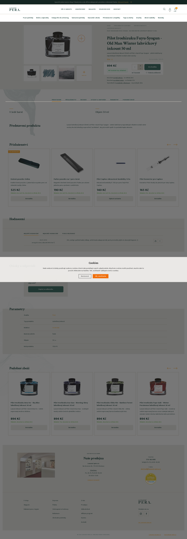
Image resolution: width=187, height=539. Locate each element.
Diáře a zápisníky (42, 18)
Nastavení (85, 276)
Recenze (84, 100)
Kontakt (117, 9)
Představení (56, 100)
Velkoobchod (104, 9)
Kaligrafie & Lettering (60, 18)
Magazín (92, 9)
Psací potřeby (28, 18)
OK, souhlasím (100, 276)
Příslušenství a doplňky (111, 18)
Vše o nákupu (66, 9)
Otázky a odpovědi (98, 100)
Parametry (114, 100)
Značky (138, 18)
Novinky (161, 18)
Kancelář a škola (94, 18)
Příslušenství (70, 100)
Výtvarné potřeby (78, 18)
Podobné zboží (128, 100)
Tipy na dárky (128, 18)
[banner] (14, 9)
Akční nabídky (150, 18)
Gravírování (80, 9)
